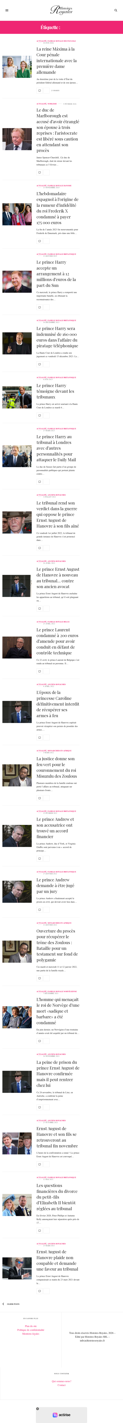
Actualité (41, 41)
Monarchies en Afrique (59, 751)
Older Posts (13, 1304)
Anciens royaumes (57, 495)
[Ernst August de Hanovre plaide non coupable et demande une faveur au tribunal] (17, 1268)
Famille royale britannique (62, 254)
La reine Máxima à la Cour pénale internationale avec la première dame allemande (57, 60)
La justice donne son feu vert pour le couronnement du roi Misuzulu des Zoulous (57, 767)
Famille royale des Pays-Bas (62, 41)
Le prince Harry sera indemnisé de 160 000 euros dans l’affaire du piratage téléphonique (57, 337)
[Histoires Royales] (61, 10)
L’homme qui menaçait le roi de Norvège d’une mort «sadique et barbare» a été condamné (58, 1011)
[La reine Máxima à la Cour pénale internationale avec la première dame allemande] (17, 67)
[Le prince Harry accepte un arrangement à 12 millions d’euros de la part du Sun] (17, 282)
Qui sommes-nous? (61, 1381)
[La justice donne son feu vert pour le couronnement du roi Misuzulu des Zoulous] (17, 775)
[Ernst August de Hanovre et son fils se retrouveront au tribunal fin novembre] (17, 1143)
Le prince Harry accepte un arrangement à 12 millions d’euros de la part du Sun (56, 273)
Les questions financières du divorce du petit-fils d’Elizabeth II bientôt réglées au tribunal (57, 1197)
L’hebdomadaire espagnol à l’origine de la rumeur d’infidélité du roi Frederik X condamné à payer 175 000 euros (57, 208)
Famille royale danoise (59, 186)
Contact (62, 1385)
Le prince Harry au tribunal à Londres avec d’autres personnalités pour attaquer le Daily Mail (56, 448)
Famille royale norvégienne (62, 991)
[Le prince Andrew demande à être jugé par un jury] (17, 892)
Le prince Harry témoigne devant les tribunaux (55, 391)
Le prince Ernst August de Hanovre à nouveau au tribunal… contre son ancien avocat (58, 577)
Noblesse (52, 104)
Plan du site (31, 1326)
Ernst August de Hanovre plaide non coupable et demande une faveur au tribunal (57, 1260)
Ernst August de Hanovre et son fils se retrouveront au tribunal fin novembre (57, 1137)
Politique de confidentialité (30, 1329)
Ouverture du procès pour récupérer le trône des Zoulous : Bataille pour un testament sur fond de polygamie (57, 945)
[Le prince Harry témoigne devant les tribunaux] (17, 397)
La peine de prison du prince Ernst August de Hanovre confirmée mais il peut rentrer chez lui (58, 1073)
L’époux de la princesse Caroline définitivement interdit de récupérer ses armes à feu (58, 703)
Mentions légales (30, 1333)
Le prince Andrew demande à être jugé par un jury (55, 885)
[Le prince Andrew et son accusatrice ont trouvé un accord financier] (17, 836)
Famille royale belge (59, 622)
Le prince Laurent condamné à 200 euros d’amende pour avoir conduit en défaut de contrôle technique (57, 641)
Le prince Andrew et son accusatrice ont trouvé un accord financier (55, 827)
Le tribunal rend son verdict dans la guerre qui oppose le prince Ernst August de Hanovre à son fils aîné (58, 514)
